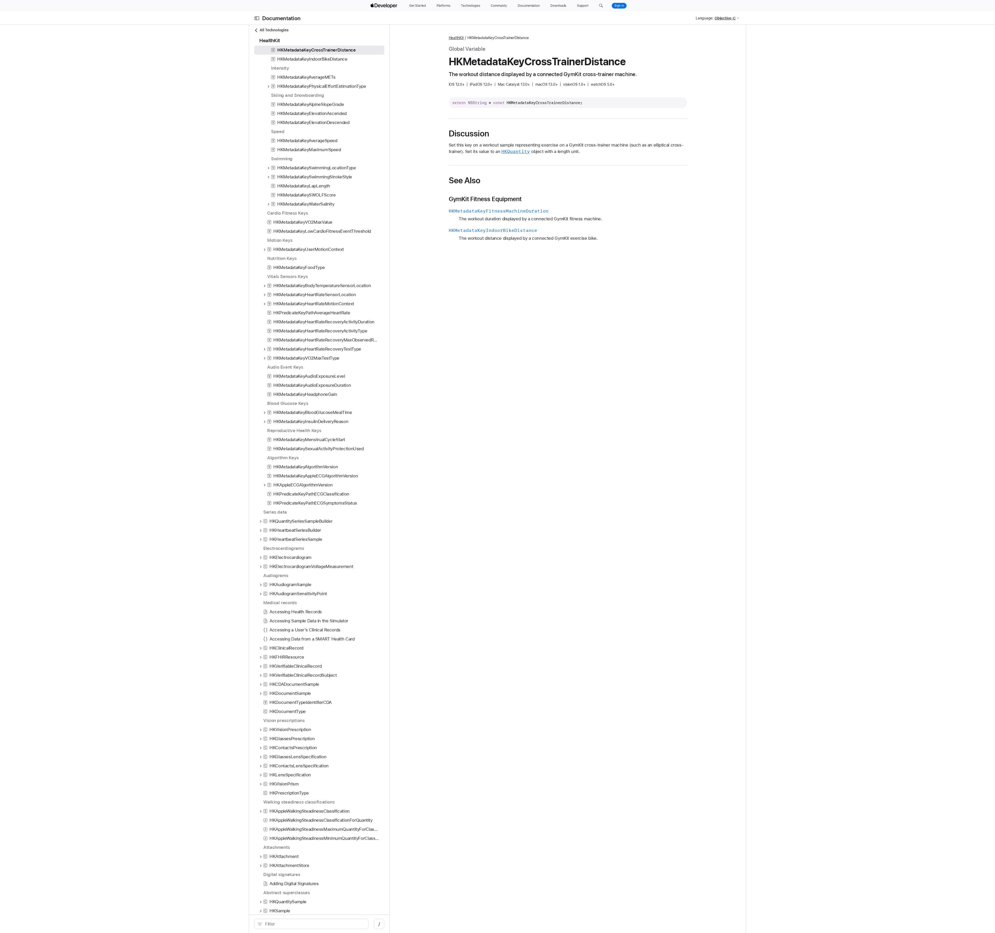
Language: (704, 18)
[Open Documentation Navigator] (257, 18)
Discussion (469, 133)
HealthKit (456, 38)
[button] (601, 5)
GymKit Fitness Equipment (485, 199)
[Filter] (314, 924)
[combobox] (314, 924)
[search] (311, 924)
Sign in (619, 6)
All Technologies (274, 30)
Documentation (281, 18)
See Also (465, 180)
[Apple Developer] (384, 5)
